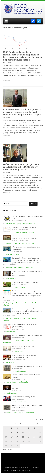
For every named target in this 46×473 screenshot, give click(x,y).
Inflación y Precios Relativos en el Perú (25, 227)
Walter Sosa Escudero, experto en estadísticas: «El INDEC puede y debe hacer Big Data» (21, 167)
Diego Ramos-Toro (12, 254)
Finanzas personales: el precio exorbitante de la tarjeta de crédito (27, 406)
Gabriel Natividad (21, 371)
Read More (6, 81)
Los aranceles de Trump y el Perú (23, 397)
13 (34, 432)
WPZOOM (30, 470)
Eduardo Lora (19, 351)
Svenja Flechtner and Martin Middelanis (19, 267)
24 (17, 441)
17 (17, 437)
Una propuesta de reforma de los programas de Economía (24, 356)
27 (34, 441)
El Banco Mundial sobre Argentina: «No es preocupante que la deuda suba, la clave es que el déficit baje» (22, 112)
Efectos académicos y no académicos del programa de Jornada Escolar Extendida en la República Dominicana (27, 311)
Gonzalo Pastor (11, 278)
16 (12, 437)
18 (23, 437)
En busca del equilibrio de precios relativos (27, 335)
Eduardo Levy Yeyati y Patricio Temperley (20, 223)
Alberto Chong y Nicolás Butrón (17, 382)
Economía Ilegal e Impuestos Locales (25, 282)
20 (34, 437)
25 (23, 441)
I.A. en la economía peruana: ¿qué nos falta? (27, 366)
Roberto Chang (11, 332)
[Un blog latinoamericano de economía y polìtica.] (23, 8)
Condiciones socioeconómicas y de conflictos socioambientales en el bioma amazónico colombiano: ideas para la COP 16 (22, 294)
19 (28, 437)
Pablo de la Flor (20, 402)
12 (28, 432)
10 (17, 432)
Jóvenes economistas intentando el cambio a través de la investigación (25, 237)
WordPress (14, 470)
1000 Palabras (7, 62)
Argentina (6, 117)
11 (23, 432)
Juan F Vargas (20, 287)
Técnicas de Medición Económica (23, 346)
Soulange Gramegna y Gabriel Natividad (20, 243)
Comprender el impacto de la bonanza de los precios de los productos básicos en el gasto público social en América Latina (27, 260)
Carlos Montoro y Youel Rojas (25, 232)
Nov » (10, 449)
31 (17, 446)
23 (12, 441)
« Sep (5, 449)
